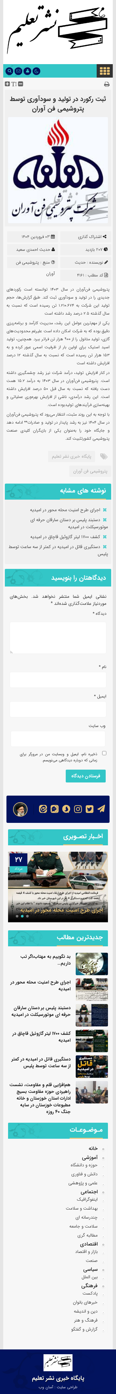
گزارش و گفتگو (84, 1329)
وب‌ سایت (97, 725)
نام (102, 666)
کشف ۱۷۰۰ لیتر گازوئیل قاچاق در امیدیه (65, 536)
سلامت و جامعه (83, 1226)
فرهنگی (89, 1286)
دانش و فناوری (84, 1174)
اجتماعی (89, 1192)
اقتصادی (89, 1244)
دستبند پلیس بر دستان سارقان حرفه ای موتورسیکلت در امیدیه (69, 523)
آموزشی (90, 1157)
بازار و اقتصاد (86, 1251)
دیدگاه (99, 613)
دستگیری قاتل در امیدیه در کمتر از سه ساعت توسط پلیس (41, 1062)
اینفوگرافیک (87, 1199)
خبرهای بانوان (85, 1302)
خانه (93, 1149)
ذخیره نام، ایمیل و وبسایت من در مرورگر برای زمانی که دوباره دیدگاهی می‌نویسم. (58, 757)
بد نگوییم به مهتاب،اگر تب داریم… (45, 960)
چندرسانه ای (86, 1217)
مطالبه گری (87, 1235)
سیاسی (90, 1269)
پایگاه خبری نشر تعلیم (71, 456)
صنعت (92, 1260)
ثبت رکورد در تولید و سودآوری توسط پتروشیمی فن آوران (58, 104)
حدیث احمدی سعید (33, 249)
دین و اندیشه (86, 1311)
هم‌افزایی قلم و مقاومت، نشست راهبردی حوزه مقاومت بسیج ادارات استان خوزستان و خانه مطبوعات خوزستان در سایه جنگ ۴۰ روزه (40, 1098)
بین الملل (90, 1276)
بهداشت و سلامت (82, 1208)
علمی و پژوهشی (83, 1183)
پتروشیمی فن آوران (90, 471)
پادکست (90, 1293)
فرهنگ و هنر (86, 1320)
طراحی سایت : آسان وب (58, 1387)
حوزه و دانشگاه (84, 1165)
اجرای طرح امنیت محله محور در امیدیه (65, 509)
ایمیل (100, 696)
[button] (27, 916)
